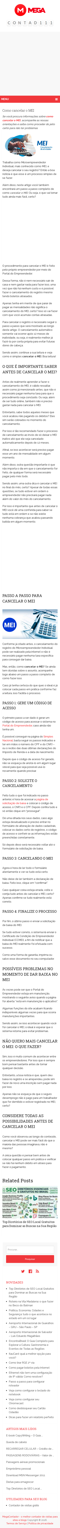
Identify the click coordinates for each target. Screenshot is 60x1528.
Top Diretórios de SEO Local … (24, 1488)
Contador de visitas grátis (24, 1505)
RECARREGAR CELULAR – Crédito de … (29, 1448)
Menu (5, 99)
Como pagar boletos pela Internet (29, 1367)
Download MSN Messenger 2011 (25, 1475)
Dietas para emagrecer (20, 1481)
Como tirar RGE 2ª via (21, 1362)
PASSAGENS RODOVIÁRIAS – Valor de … (30, 1455)
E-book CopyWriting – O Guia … (24, 1435)
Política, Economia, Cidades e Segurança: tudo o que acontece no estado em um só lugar (30, 1314)
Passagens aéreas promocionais (25, 1462)
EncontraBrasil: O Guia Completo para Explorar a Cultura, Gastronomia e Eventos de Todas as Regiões (31, 1344)
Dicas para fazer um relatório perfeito (31, 1417)
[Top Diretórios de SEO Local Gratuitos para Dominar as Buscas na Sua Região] (30, 1202)
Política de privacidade (40, 1523)
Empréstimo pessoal (18, 1468)
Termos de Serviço (16, 1523)
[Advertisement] (30, 63)
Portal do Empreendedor (17, 725)
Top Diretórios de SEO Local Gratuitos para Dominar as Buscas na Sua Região (29, 1224)
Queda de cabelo (16, 1442)
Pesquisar (30, 1259)
